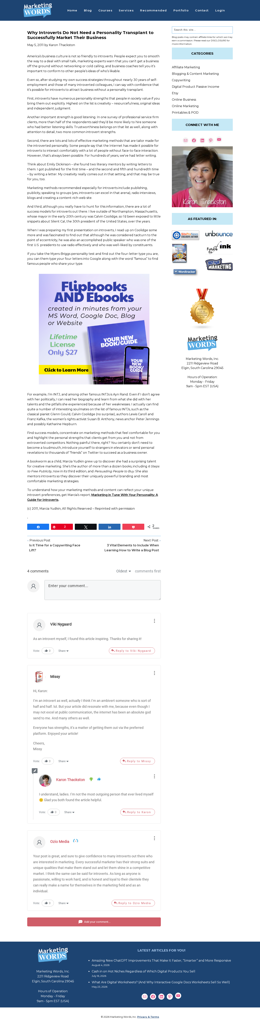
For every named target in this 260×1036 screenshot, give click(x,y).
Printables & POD (185, 112)
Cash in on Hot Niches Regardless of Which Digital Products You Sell (143, 971)
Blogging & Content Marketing (195, 74)
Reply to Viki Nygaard (133, 651)
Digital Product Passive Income (195, 86)
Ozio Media (59, 841)
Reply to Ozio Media (134, 903)
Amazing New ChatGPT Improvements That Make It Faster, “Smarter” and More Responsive (161, 960)
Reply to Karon (139, 812)
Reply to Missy (139, 761)
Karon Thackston (70, 779)
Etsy (175, 93)
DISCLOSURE (218, 40)
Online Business (184, 99)
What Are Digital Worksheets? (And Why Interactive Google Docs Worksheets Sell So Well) (161, 982)
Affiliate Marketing (186, 67)
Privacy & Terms (148, 1016)
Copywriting (181, 80)
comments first (148, 571)
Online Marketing (185, 106)
